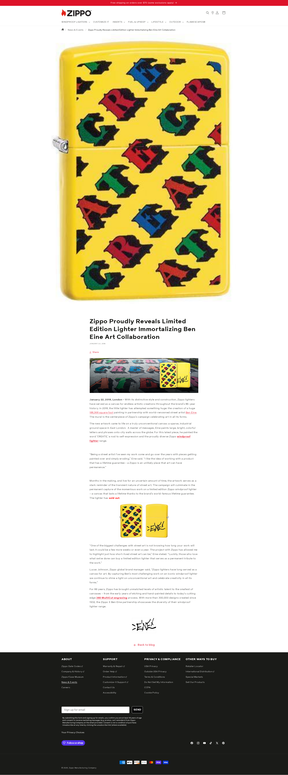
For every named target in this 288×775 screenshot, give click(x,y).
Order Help (109, 672)
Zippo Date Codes (71, 666)
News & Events (76, 30)
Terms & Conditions (154, 677)
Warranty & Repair (113, 666)
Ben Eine (191, 412)
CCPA (147, 687)
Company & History (72, 672)
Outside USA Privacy (155, 672)
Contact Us (109, 687)
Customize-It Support (115, 682)
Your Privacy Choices (73, 732)
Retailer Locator (194, 666)
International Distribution (199, 672)
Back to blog (146, 645)
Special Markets (194, 677)
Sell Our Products (195, 682)
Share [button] (96, 352)
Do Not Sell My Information (158, 682)
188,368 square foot (101, 412)
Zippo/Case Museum (73, 677)
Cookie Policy (151, 693)
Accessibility (109, 693)
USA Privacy (151, 666)
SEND (137, 709)
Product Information (114, 677)
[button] (75, 22)
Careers (66, 687)
